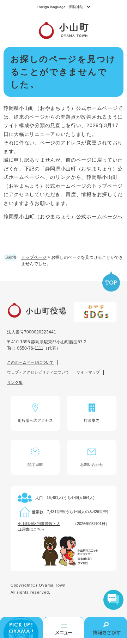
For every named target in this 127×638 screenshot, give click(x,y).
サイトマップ (88, 372)
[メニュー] (63, 627)
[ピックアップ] (21, 627)
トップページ (34, 257)
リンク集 (15, 382)
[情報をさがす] (106, 627)
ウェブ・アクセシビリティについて (38, 372)
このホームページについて (30, 362)
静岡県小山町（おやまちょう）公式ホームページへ (63, 216)
